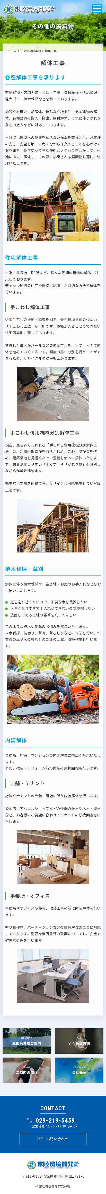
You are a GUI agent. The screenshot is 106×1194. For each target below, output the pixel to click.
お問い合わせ (57, 1139)
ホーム (12, 51)
